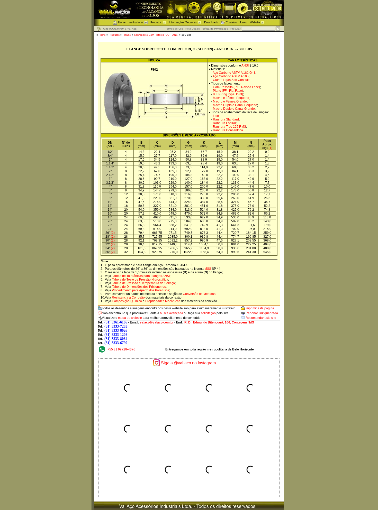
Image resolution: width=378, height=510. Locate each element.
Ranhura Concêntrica (228, 130)
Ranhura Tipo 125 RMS (229, 126)
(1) (270, 148)
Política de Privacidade (214, 28)
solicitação (208, 313)
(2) (112, 233)
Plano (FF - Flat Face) (228, 90)
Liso (216, 116)
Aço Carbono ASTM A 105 (231, 76)
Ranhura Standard (226, 119)
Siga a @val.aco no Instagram (188, 363)
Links (243, 22)
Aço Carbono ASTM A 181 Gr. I (234, 73)
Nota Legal (192, 28)
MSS (207, 269)
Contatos (231, 22)
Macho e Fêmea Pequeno (231, 98)
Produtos (156, 22)
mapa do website (130, 318)
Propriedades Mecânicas (162, 301)
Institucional (136, 22)
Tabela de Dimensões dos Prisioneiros (139, 287)
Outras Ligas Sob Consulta (231, 80)
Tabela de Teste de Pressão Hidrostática (140, 279)
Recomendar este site (261, 318)
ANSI (245, 65)
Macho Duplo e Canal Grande (234, 108)
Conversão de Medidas (199, 294)
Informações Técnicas (183, 22)
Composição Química (127, 301)
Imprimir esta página (260, 308)
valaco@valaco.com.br (157, 322)
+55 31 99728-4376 (121, 349)
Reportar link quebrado (262, 313)
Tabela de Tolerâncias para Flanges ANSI (141, 276)
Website (255, 22)
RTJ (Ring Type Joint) (228, 94)
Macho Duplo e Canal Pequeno (235, 105)
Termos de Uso (174, 28)
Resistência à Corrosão (128, 297)
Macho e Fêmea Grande (230, 101)
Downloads (211, 22)
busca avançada (171, 313)
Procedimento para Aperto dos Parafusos (140, 290)
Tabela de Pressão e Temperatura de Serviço (143, 283)
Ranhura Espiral (224, 123)
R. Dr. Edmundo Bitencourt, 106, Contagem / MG (219, 322)
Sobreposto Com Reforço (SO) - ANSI (156, 34)
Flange (127, 34)
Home (121, 22)
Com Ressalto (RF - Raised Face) (236, 87)
